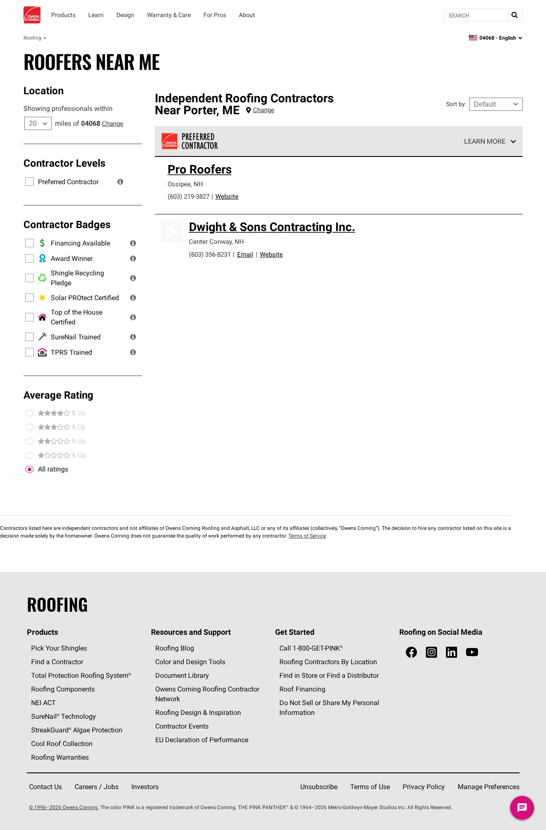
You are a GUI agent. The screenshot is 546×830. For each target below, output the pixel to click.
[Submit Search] (515, 15)
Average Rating (58, 394)
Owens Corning (32, 14)
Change (112, 123)
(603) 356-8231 (210, 254)
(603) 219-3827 (188, 196)
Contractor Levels (64, 162)
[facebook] (411, 652)
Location (43, 90)
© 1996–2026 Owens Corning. (64, 807)
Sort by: (456, 104)
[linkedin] (451, 652)
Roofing (32, 38)
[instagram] (431, 652)
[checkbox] (29, 469)
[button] (120, 181)
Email (245, 254)
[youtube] (472, 652)
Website (226, 196)
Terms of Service (307, 535)
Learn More (484, 141)
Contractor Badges (66, 224)
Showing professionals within (68, 108)
